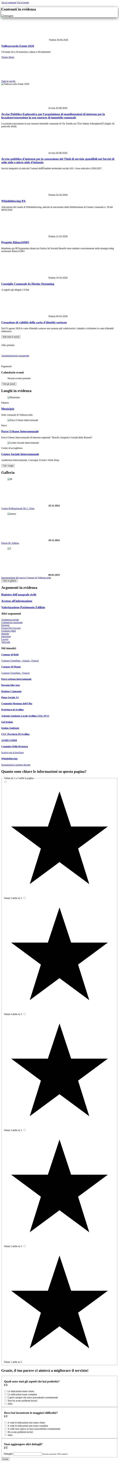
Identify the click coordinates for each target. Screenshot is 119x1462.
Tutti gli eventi (8, 384)
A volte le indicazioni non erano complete (27, 1425)
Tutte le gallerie (9, 581)
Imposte (5, 633)
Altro (10, 1403)
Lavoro (4, 639)
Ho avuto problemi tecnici (20, 1432)
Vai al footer (23, 2)
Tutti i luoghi (7, 466)
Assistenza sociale (10, 619)
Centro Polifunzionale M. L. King (17, 508)
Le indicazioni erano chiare (21, 1391)
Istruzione (6, 636)
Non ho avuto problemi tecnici (22, 1400)
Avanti (5, 1459)
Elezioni (5, 625)
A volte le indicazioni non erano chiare (26, 1422)
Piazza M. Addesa (10, 543)
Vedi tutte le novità (10, 337)
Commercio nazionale (12, 622)
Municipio (7, 408)
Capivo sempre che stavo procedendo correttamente (33, 1397)
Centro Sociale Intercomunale (20, 454)
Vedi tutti (5, 642)
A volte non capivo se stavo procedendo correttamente (33, 1429)
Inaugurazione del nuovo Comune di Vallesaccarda (26, 577)
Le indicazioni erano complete (22, 1394)
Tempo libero (7, 57)
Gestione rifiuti (8, 631)
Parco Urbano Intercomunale (20, 431)
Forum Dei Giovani (10, 628)
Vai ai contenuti (8, 2)
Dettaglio (8, 1453)
